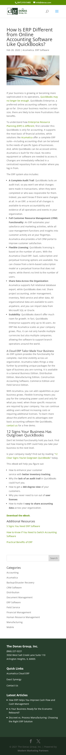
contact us (12, 425)
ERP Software (42, 50)
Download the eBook (18, 515)
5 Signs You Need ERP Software (23, 526)
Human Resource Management (23, 617)
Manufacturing (15, 622)
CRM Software (14, 587)
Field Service (13, 607)
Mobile (10, 627)
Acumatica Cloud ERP (18, 673)
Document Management (20, 597)
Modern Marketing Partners (33, 750)
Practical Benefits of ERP (19, 542)
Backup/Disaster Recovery (20, 582)
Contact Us (12, 685)
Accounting (13, 572)
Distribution (13, 592)
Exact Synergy (14, 679)
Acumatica (28, 50)
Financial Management (19, 612)
